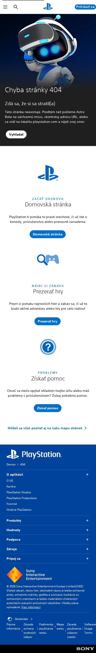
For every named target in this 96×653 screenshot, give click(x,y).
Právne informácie (13, 626)
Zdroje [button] (12, 549)
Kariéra (11, 486)
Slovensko (21, 619)
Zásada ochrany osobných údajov (30, 630)
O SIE (10, 481)
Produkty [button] (14, 520)
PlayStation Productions (22, 498)
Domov (11, 464)
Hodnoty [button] (13, 530)
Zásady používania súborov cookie (74, 630)
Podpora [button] (13, 539)
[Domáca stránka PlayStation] (48, 7)
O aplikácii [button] (15, 474)
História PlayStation (19, 510)
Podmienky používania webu (46, 628)
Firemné (12, 504)
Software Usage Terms (90, 628)
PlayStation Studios (19, 492)
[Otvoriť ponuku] (5, 7)
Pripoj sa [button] (14, 558)
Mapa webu (60, 626)
